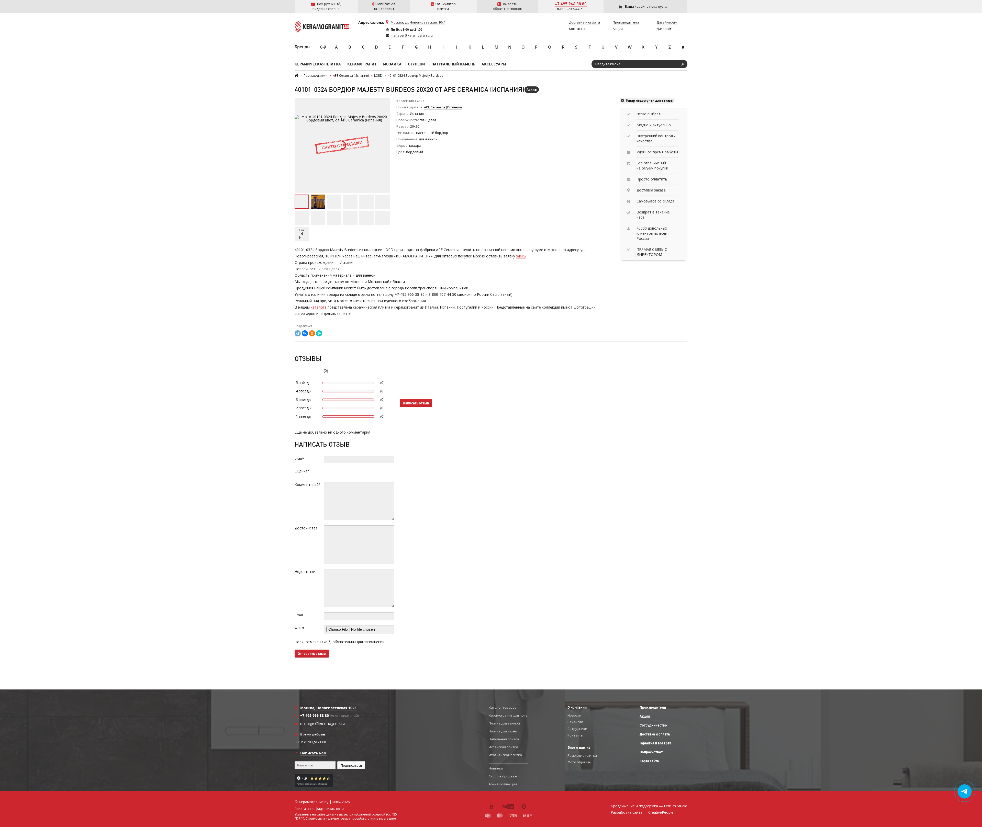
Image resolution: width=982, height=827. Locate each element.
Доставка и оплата (655, 734)
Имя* (299, 458)
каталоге (319, 307)
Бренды (302, 47)
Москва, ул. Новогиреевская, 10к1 (418, 22)
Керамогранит (362, 64)
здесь (521, 256)
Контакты (575, 735)
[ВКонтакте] (305, 333)
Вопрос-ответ (651, 752)
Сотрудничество (653, 725)
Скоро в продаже (503, 776)
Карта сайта (649, 761)
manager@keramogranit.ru (411, 35)
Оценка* (302, 471)
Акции (645, 716)
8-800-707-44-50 (571, 8)
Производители (653, 707)
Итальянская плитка (505, 755)
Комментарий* (308, 484)
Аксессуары (494, 64)
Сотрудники (577, 728)
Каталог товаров (503, 707)
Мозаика (392, 64)
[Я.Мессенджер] (319, 333)
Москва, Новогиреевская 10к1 (328, 707)
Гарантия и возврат (655, 743)
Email (299, 615)
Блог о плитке (578, 747)
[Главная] (296, 75)
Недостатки (305, 571)
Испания (417, 113)
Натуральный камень (453, 64)
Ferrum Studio (675, 805)
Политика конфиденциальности (319, 809)
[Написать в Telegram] (965, 791)
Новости (574, 715)
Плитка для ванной (504, 723)
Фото (299, 627)
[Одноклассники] (312, 333)
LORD (419, 100)
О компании (577, 707)
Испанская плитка (503, 747)
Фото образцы (579, 762)
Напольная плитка (504, 739)
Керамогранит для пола (508, 715)
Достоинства (306, 528)
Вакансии (575, 722)
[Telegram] (298, 333)
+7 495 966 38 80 (571, 3)
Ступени (416, 64)
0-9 (323, 47)
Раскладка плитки (582, 755)
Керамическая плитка (318, 64)
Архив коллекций (503, 784)
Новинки (496, 768)
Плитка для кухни (503, 731)
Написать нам (313, 753)
